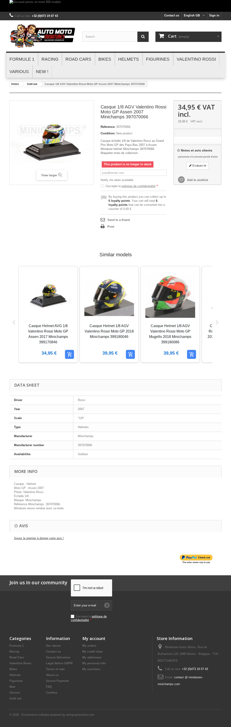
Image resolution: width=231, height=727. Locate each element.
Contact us (171, 15)
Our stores (53, 645)
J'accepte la (131, 186)
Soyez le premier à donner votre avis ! (39, 538)
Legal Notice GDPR (59, 663)
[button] (13, 322)
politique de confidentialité (138, 186)
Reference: (108, 126)
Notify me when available (117, 180)
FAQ (49, 686)
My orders (89, 645)
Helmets (15, 675)
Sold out (32, 84)
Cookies (51, 692)
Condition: (108, 133)
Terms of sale (55, 669)
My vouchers (91, 669)
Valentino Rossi (20, 663)
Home (15, 84)
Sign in (214, 15)
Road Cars (16, 657)
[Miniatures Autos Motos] (42, 36)
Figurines (16, 681)
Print (110, 226)
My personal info (94, 663)
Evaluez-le (199, 165)
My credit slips (92, 651)
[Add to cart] (69, 354)
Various (14, 692)
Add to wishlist (197, 180)
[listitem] (48, 314)
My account (93, 638)
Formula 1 (16, 645)
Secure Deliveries (58, 657)
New (12, 686)
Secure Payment (57, 681)
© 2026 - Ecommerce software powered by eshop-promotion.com (51, 714)
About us (52, 675)
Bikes (13, 669)
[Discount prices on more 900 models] (115, 6)
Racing (14, 651)
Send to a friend (118, 220)
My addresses (92, 657)
